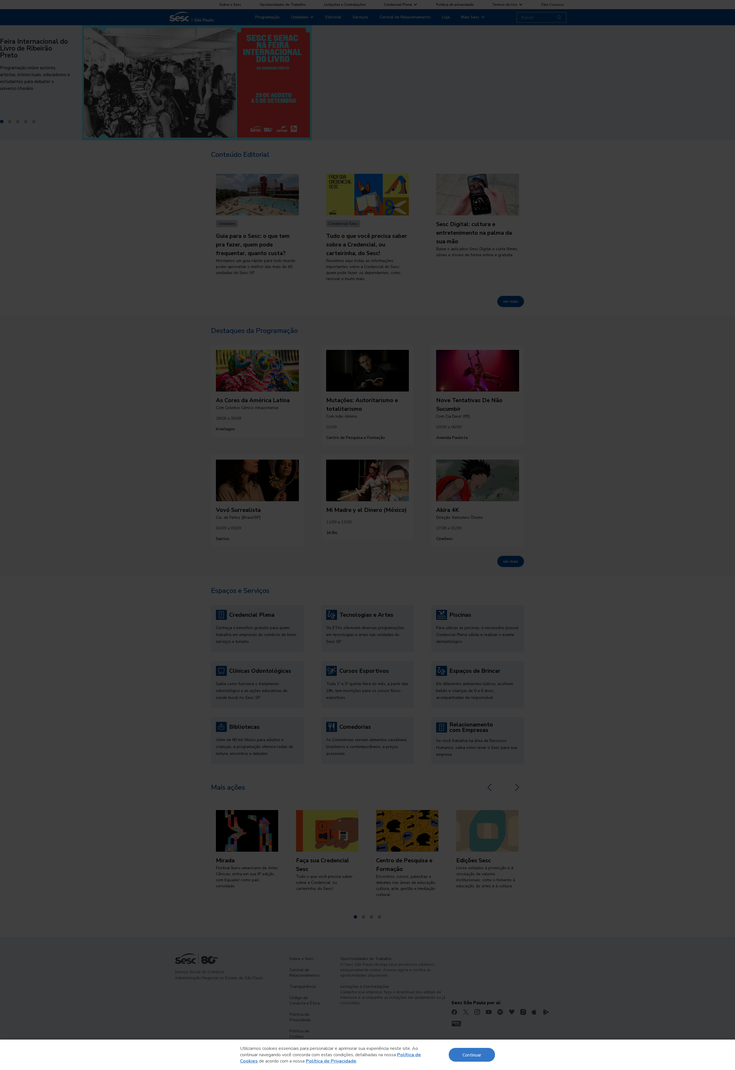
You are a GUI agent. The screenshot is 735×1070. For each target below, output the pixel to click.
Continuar (472, 1055)
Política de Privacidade (331, 1061)
